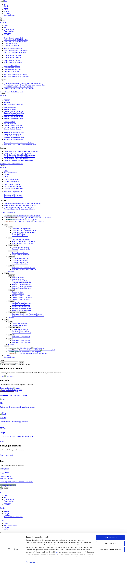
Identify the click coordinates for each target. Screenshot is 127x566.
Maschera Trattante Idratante (13, 134)
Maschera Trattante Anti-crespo (14, 132)
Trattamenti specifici (14, 327)
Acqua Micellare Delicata (12, 61)
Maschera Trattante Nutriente (13, 136)
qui (57, 552)
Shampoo (11, 275)
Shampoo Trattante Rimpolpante (14, 116)
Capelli (6, 6)
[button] (65, 26)
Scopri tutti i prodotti (6, 388)
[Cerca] (1, 19)
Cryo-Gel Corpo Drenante (12, 185)
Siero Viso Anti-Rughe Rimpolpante (15, 52)
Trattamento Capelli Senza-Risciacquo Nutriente (19, 143)
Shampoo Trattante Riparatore (13, 118)
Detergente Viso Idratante (12, 67)
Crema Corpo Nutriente (11, 179)
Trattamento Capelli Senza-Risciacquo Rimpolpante (20, 145)
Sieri (10, 238)
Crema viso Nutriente (10, 43)
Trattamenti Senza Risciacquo (17, 312)
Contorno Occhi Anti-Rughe (13, 57)
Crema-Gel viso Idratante (12, 45)
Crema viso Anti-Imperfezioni (13, 38)
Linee (6, 9)
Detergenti (12, 256)
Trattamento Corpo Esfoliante (13, 191)
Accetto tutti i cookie (110, 538)
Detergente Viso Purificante (12, 69)
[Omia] (4, 1)
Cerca (2, 360)
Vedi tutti (3, 22)
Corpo (6, 8)
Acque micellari (13, 251)
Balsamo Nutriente (10, 123)
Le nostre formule (9, 15)
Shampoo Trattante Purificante (13, 115)
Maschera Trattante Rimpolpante (14, 138)
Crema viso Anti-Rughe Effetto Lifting (16, 40)
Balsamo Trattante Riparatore (13, 129)
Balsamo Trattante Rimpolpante (14, 127)
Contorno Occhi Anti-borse (12, 55)
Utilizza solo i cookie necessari (110, 549)
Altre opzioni (30, 562)
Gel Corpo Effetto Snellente (12, 186)
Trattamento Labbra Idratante (13, 195)
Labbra (11, 338)
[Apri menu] (1, 1)
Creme (11, 227)
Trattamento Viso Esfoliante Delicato (15, 74)
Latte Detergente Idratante (12, 71)
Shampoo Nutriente (10, 109)
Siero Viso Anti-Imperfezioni (13, 48)
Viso (5, 4)
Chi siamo (7, 13)
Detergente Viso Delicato (12, 66)
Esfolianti (11, 266)
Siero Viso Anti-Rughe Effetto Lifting (16, 50)
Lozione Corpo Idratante (11, 181)
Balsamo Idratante (9, 122)
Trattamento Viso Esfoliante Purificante (16, 76)
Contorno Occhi (13, 245)
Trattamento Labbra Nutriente (13, 197)
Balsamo (11, 290)
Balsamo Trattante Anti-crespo (13, 125)
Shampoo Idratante (10, 107)
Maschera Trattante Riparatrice (13, 139)
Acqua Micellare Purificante (13, 62)
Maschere (11, 301)
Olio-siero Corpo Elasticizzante (14, 188)
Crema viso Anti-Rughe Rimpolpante (15, 41)
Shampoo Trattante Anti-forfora (14, 113)
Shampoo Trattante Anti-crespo (13, 111)
